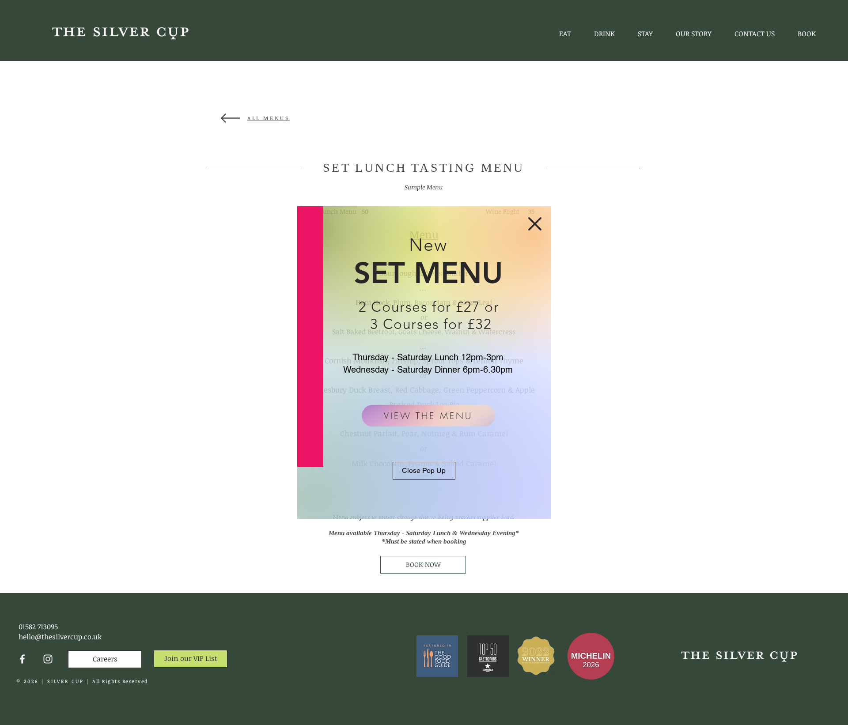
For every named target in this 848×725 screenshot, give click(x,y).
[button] (534, 223)
